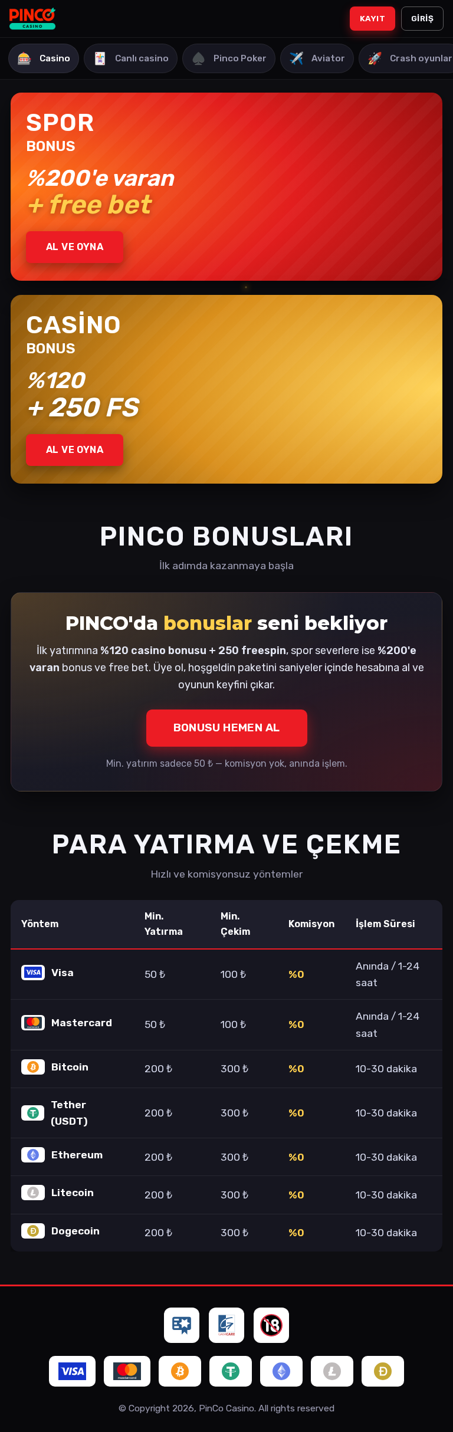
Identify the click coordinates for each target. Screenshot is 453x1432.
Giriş (422, 18)
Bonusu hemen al (226, 727)
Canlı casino (131, 58)
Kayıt (372, 18)
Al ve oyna (74, 246)
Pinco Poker (229, 58)
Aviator (317, 58)
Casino (43, 58)
